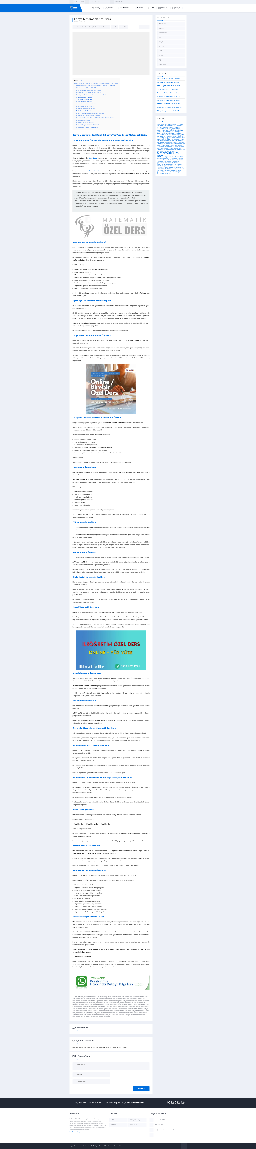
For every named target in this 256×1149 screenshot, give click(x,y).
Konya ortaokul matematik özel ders (100, 1011)
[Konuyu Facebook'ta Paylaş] (141, 27)
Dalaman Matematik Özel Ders (167, 133)
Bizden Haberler (98, 27)
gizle (81, 80)
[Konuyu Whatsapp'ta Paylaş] (147, 27)
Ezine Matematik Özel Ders (175, 145)
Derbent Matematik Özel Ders (170, 136)
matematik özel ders (95, 171)
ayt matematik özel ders (124, 1013)
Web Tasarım (109, 1146)
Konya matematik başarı (140, 1011)
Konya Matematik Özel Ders (82, 1003)
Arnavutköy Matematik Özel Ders (165, 127)
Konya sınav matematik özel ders (128, 1003)
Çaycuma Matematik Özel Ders (167, 163)
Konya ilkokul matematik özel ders (91, 1009)
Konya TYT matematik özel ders (91, 997)
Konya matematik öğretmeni (82, 1013)
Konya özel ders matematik (94, 1005)
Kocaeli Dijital (118, 1146)
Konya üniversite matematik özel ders (136, 1001)
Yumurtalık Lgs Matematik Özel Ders (169, 107)
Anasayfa (76, 21)
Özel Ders (85, 27)
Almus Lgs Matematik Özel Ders (168, 93)
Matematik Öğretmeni (95, 1001)
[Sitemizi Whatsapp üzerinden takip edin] (185, 2)
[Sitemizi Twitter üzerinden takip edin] (179, 2)
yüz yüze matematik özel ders (114, 997)
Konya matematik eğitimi (113, 1001)
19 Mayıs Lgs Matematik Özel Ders (168, 96)
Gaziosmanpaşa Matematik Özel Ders (167, 146)
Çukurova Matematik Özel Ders (170, 170)
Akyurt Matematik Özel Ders (164, 124)
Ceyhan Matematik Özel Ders (170, 131)
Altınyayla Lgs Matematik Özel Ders (169, 111)
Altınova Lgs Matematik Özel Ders (168, 100)
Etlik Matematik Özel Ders (175, 143)
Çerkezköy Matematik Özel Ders (168, 167)
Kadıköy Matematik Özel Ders (168, 148)
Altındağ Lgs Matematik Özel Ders (168, 82)
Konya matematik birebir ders (86, 1007)
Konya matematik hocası (96, 1015)
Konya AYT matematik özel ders (87, 999)
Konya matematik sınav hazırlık (132, 1009)
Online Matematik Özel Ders (109, 999)
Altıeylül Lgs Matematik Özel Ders (168, 86)
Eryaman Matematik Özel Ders (170, 142)
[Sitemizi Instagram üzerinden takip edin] (182, 2)
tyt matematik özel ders (122, 1011)
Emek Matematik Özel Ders (167, 140)
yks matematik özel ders (136, 1015)
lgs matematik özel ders (112, 1009)
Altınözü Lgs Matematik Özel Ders (168, 104)
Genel (90, 27)
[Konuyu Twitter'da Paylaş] (144, 27)
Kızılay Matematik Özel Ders (167, 151)
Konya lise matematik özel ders (104, 1013)
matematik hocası (78, 1017)
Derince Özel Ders (176, 137)
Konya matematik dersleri (128, 999)
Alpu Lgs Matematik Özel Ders (167, 89)
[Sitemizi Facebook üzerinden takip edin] (177, 2)
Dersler (105, 27)
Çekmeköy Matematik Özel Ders (172, 166)
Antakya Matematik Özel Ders (172, 125)
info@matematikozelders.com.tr (99, 1)
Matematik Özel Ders (105, 1007)
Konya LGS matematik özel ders (117, 1015)
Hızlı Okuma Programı (76, 1132)
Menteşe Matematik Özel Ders (167, 158)
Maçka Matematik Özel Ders (173, 157)
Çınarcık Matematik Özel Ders (165, 172)
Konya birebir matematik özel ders (98, 1017)
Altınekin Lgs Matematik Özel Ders (168, 78)
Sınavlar (82, 21)
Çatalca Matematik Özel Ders (171, 161)
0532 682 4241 (119, 1)
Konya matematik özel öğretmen (104, 1003)
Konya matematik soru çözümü (124, 1007)
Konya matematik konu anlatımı (116, 1005)
